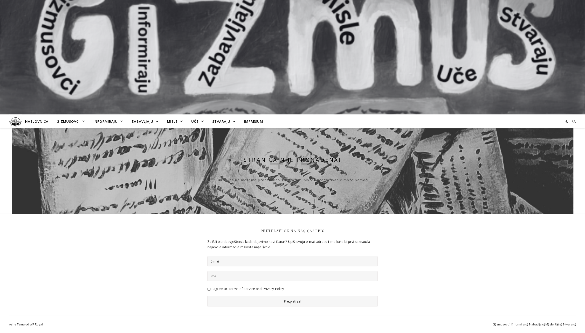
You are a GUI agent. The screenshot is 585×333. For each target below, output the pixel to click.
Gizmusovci (68, 121)
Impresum (253, 121)
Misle (172, 121)
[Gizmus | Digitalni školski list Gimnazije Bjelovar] (15, 121)
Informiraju (105, 121)
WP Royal (36, 324)
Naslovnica (36, 121)
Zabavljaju (142, 121)
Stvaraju (221, 121)
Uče (195, 121)
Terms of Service (241, 288)
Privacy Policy (273, 288)
